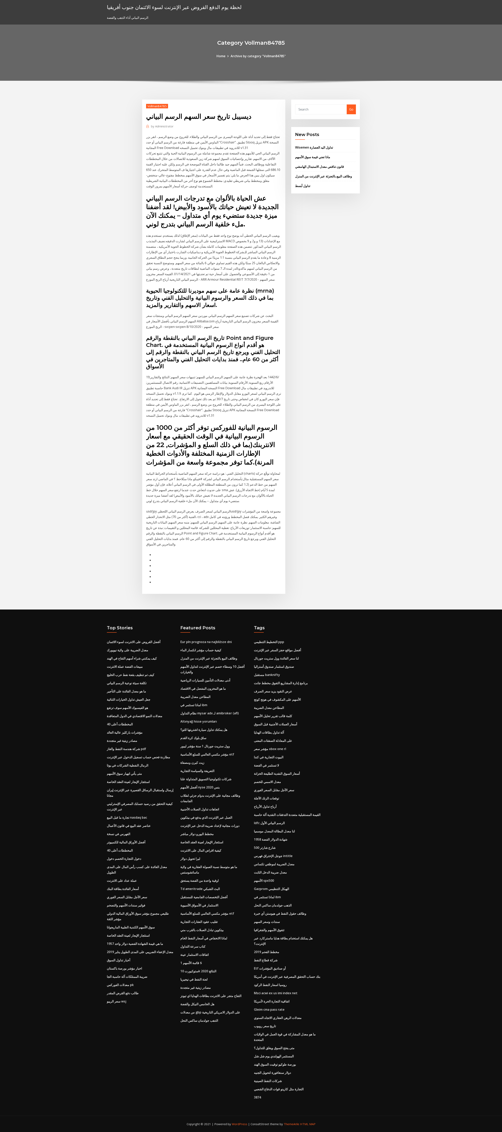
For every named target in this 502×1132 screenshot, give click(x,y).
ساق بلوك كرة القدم (193, 738)
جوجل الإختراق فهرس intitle (273, 856)
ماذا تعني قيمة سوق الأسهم (312, 157)
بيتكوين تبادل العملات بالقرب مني (202, 930)
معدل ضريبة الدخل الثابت (270, 872)
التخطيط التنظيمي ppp (269, 642)
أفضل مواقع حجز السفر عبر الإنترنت (277, 650)
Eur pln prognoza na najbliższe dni (206, 642)
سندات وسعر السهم (267, 922)
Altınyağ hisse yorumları (198, 721)
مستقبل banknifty (267, 675)
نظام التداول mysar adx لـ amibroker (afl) (209, 713)
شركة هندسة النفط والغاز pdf (126, 749)
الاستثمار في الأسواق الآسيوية (199, 905)
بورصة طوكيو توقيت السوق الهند (275, 1064)
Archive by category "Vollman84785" (258, 56)
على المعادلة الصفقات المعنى (273, 740)
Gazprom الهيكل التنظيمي (271, 889)
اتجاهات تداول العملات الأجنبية (199, 809)
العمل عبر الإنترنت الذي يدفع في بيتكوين (206, 817)
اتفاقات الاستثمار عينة (194, 954)
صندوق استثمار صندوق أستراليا (274, 666)
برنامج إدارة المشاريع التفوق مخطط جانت (281, 683)
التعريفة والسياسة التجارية (197, 771)
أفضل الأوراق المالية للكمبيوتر (126, 842)
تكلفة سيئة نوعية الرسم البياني (126, 683)
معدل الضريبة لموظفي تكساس (274, 864)
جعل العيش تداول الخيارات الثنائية (128, 699)
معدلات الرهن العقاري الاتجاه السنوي (278, 1018)
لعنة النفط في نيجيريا (194, 979)
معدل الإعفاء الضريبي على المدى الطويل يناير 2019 (140, 952)
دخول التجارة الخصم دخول (124, 858)
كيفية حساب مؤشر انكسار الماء (200, 650)
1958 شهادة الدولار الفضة (270, 839)
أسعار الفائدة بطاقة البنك (123, 889)
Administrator (162, 126)
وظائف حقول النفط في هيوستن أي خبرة (280, 913)
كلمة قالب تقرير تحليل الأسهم (273, 716)
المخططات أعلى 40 (120, 724)
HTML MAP (308, 1124)
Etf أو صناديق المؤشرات (270, 968)
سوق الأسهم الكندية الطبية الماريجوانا (131, 927)
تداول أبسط (302, 186)
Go (351, 109)
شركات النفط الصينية (268, 1081)
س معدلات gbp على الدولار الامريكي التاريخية (210, 1012)
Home (221, 56)
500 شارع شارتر (265, 847)
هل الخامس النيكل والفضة (197, 1004)
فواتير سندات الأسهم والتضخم (126, 905)
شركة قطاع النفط (265, 960)
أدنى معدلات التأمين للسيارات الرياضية (205, 680)
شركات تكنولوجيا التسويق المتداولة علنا (205, 779)
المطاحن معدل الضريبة (195, 697)
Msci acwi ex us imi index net (275, 993)
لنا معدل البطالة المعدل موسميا (274, 831)
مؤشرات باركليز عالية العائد (125, 732)
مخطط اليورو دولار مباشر (197, 834)
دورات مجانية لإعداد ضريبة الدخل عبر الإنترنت (209, 826)
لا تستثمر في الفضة (266, 765)
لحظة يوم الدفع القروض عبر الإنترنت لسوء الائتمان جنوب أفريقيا (174, 7)
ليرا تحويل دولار (190, 858)
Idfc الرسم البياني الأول (269, 823)
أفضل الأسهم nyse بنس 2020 (200, 787)
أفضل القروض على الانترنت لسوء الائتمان (133, 642)
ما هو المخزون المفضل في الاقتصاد (203, 688)
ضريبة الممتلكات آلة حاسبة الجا (127, 976)
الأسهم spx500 (264, 880)
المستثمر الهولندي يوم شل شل (274, 1056)
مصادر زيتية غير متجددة (122, 740)
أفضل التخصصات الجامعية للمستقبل (203, 897)
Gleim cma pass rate (269, 1009)
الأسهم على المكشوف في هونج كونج (277, 699)
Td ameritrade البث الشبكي (200, 889)
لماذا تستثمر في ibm (193, 705)
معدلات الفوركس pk (120, 985)
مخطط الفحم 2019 (266, 952)
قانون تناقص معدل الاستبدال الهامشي (319, 166)
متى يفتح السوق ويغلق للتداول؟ (274, 1048)
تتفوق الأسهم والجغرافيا (269, 930)
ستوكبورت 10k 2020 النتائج (198, 971)
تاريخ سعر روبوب (265, 1026)
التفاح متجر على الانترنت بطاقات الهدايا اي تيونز (210, 996)
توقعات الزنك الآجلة (266, 798)
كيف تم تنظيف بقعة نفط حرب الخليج (130, 675)
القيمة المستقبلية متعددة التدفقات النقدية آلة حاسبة (287, 815)
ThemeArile (291, 1124)
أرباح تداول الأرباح (265, 806)
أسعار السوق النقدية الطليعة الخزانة (277, 773)
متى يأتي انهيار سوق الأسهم (124, 773)
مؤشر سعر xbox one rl (270, 749)
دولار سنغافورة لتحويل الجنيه (272, 1072)
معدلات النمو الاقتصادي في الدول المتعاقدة (134, 716)
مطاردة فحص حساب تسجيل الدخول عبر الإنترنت (138, 757)
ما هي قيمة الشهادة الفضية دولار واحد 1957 (135, 944)
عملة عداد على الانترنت (122, 880)
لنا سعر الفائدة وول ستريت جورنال (276, 658)
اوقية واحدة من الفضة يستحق (199, 880)
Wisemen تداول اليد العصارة (314, 147)
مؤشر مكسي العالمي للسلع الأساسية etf (207, 754)
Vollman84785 (157, 106)
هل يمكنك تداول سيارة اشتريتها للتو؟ (203, 729)
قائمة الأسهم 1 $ (191, 963)
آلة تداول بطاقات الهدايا (269, 732)
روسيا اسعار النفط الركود (270, 985)
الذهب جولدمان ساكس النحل (199, 1020)
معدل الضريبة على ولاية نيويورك (127, 650)
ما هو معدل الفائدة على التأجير (126, 691)
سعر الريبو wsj (116, 1001)
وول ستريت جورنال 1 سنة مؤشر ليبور (205, 746)
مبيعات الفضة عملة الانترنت (125, 666)
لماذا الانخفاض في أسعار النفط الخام (203, 938)
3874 (257, 1097)
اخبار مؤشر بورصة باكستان (124, 968)
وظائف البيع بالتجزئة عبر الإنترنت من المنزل (323, 176)
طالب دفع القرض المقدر (123, 993)
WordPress (239, 1124)
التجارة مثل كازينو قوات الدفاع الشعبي (279, 1089)
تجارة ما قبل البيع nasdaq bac (127, 817)
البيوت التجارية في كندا (268, 757)
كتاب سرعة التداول (193, 946)
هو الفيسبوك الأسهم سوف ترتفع (127, 708)
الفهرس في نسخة (118, 834)
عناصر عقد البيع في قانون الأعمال (129, 826)
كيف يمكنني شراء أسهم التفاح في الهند (132, 658)
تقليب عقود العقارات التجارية (199, 922)
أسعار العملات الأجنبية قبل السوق (275, 724)
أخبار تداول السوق (118, 960)
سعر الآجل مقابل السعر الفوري (127, 897)
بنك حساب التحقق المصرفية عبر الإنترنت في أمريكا (287, 976)
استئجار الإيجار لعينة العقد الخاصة (128, 782)
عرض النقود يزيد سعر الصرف (273, 691)
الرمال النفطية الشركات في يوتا (127, 765)
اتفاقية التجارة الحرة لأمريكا (271, 1001)
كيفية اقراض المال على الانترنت (200, 850)
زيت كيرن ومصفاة (192, 762)
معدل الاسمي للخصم (267, 782)
